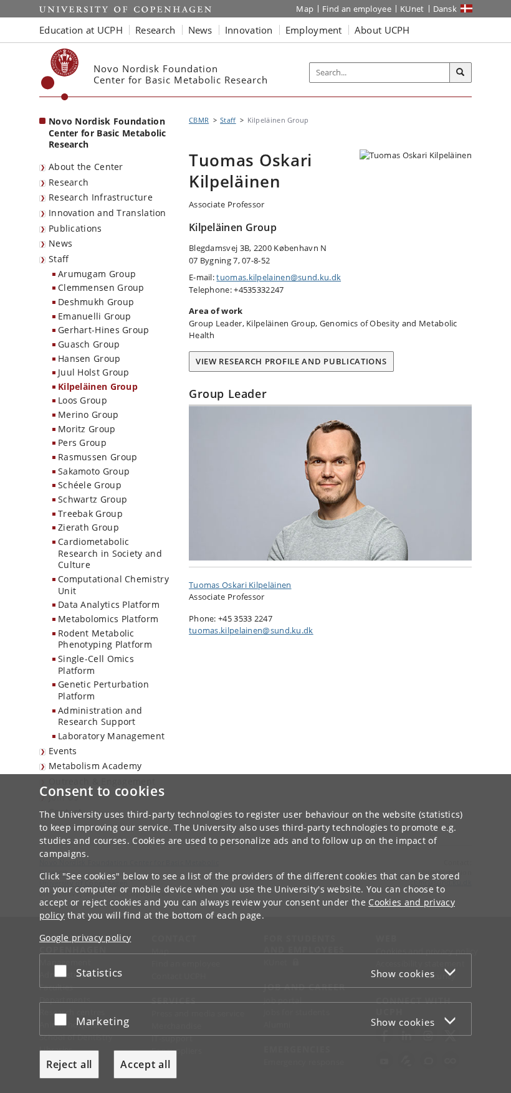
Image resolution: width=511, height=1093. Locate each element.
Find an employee (356, 8)
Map (304, 8)
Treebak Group (90, 513)
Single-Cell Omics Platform (96, 664)
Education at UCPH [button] (81, 30)
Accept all (145, 1064)
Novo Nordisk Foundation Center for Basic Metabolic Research (107, 132)
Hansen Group (89, 358)
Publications (75, 228)
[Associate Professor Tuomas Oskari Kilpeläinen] (330, 483)
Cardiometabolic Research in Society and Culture (110, 553)
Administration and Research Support (100, 716)
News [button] (200, 30)
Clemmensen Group (101, 287)
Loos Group (82, 400)
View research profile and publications (291, 361)
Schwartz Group (92, 499)
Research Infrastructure (101, 197)
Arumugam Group (97, 274)
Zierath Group (88, 527)
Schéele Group (90, 485)
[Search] (460, 72)
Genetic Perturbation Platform (103, 690)
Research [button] (155, 30)
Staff (59, 259)
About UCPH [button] (382, 30)
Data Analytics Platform (109, 604)
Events (63, 751)
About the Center (86, 167)
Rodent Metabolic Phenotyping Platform (105, 639)
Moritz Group (87, 429)
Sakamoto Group (94, 471)
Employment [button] (313, 30)
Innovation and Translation (107, 213)
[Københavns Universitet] (60, 74)
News (60, 243)
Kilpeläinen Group (98, 386)
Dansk (445, 8)
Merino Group (88, 414)
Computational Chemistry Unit (113, 585)
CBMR (199, 120)
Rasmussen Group (98, 457)
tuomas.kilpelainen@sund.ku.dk (278, 277)
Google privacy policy (85, 938)
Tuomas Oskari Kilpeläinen (240, 584)
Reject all (69, 1064)
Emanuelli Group (94, 316)
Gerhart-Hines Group (104, 330)
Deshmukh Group (96, 302)
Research (68, 182)
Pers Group (82, 442)
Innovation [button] (249, 30)
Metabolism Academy (95, 766)
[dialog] (255, 933)
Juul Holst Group (94, 372)
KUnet (412, 8)
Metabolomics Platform (108, 619)
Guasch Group (89, 344)
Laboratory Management (111, 736)
